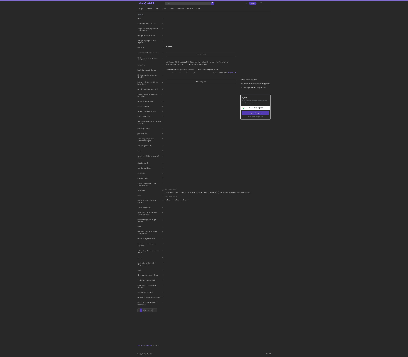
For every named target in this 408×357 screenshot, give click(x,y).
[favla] (187, 72)
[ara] (212, 3)
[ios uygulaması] (199, 8)
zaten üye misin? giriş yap (255, 117)
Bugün (141, 9)
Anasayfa (140, 345)
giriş (246, 3)
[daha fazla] (261, 3)
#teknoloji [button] (190, 9)
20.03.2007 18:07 (222, 72)
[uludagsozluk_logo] (147, 3)
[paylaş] (194, 72)
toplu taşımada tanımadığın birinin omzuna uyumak (234, 192)
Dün (157, 9)
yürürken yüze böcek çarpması (175, 192)
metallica (176, 200)
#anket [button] (172, 9)
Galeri (164, 9)
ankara (168, 200)
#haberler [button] (180, 9)
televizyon (149, 345)
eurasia (230, 73)
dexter (170, 46)
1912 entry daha (201, 82)
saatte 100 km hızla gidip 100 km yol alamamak (202, 192)
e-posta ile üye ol (255, 113)
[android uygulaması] (196, 8)
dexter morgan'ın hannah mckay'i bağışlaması (255, 84)
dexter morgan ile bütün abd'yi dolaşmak (253, 88)
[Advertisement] (218, 26)
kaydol (253, 3)
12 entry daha (201, 54)
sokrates (184, 200)
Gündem (149, 9)
